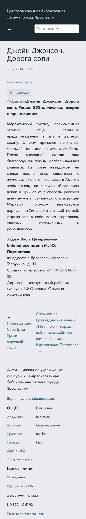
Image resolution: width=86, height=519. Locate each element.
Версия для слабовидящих (31, 398)
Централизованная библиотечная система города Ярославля (36, 14)
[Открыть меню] (9, 28)
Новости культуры (20, 82)
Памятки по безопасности (26, 513)
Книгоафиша (19, 92)
